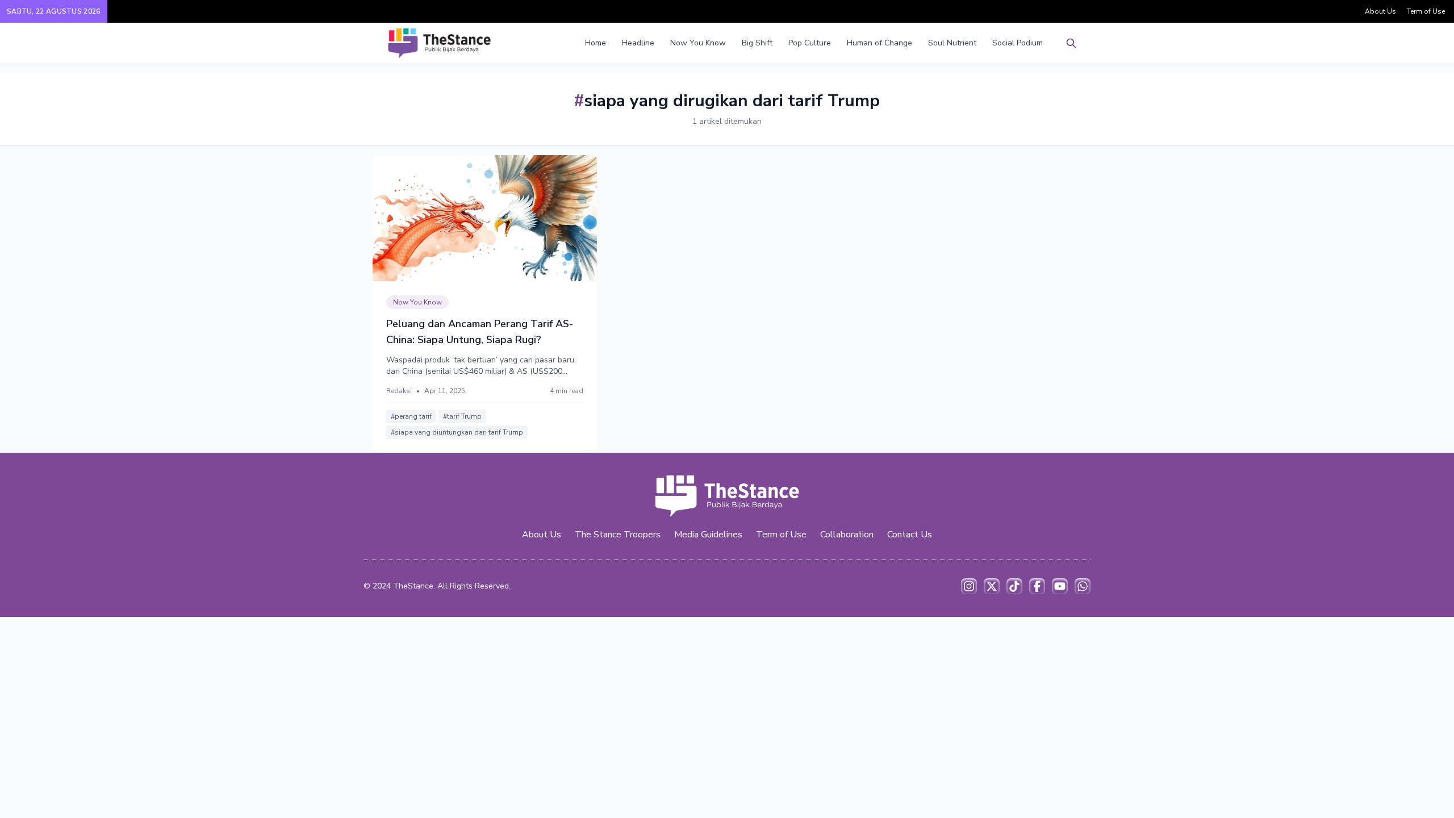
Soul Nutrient (952, 42)
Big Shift (757, 42)
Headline (638, 42)
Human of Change (879, 42)
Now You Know (698, 42)
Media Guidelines (708, 534)
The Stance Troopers (618, 534)
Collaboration (847, 534)
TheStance (413, 586)
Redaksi (399, 390)
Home (595, 42)
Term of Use (1426, 11)
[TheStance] (439, 43)
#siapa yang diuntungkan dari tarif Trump (457, 432)
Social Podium (1017, 42)
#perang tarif (411, 416)
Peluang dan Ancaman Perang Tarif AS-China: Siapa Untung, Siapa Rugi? (479, 332)
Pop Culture (809, 42)
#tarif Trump (462, 416)
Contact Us (909, 534)
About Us (1380, 11)
